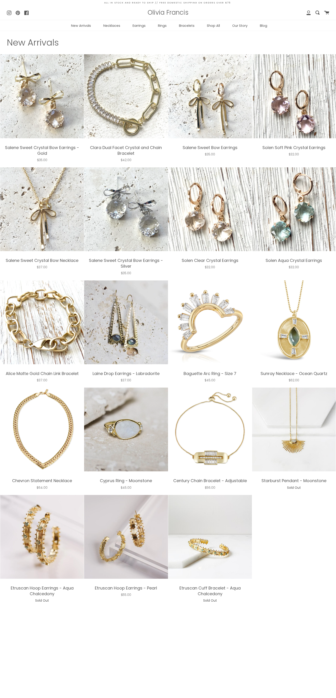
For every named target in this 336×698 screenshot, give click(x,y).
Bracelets (187, 25)
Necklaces (111, 25)
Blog (263, 25)
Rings (162, 25)
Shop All (213, 25)
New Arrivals (81, 25)
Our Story (240, 25)
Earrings (139, 25)
